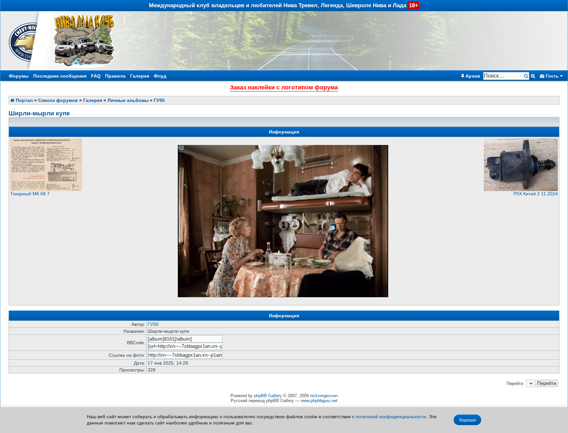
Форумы (19, 76)
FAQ (96, 76)
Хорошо (467, 419)
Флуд (160, 76)
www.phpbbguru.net (319, 400)
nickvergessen (324, 395)
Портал (23, 100)
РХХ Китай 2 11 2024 (535, 193)
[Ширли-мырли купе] (283, 147)
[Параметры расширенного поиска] (533, 76)
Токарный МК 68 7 (30, 193)
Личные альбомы (128, 100)
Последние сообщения (59, 76)
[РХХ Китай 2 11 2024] (521, 189)
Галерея (139, 76)
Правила (115, 76)
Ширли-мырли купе (39, 113)
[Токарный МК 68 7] (46, 189)
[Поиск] (527, 76)
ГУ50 (159, 100)
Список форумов (58, 100)
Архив (472, 76)
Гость (552, 76)
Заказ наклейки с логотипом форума (284, 87)
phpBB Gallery (268, 395)
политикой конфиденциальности (391, 416)
